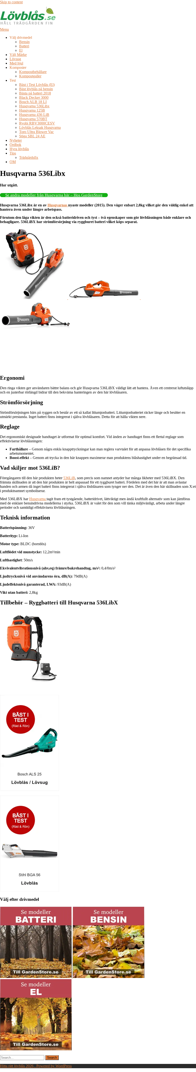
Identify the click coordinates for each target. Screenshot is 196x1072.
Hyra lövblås (19, 149)
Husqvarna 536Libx (34, 106)
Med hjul (16, 63)
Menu (4, 29)
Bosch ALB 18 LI (33, 102)
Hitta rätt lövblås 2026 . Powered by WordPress (36, 1066)
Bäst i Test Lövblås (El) (37, 85)
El (20, 50)
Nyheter (16, 140)
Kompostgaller (30, 76)
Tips (13, 153)
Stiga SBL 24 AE (32, 136)
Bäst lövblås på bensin (36, 89)
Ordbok (15, 145)
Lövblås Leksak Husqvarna (40, 127)
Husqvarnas (58, 205)
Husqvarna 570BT (33, 119)
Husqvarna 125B (32, 110)
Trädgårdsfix (28, 157)
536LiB (69, 478)
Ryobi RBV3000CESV (37, 123)
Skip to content (11, 2)
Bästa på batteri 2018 (35, 93)
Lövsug (15, 59)
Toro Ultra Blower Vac (36, 132)
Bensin (24, 42)
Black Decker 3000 (34, 97)
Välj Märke (18, 55)
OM (13, 162)
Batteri (24, 46)
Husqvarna (38, 499)
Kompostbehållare (33, 72)
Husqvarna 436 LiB (34, 115)
